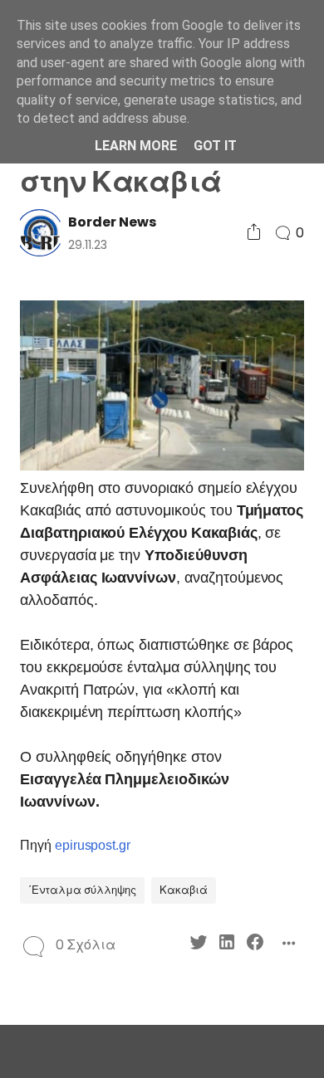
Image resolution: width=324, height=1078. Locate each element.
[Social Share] (253, 232)
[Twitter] (199, 945)
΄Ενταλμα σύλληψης (82, 890)
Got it (215, 146)
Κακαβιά (184, 890)
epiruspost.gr (92, 845)
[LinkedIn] (227, 945)
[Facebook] (255, 945)
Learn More (136, 146)
